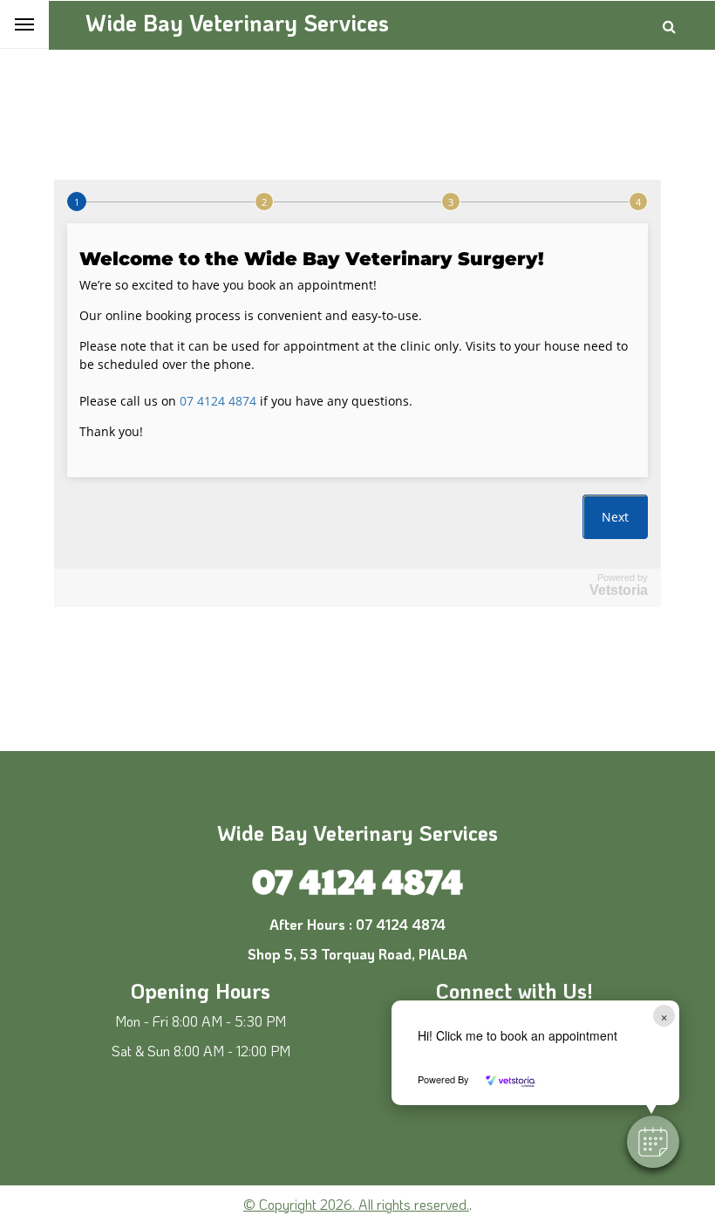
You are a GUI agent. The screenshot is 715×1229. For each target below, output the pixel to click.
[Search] (669, 26)
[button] (653, 1142)
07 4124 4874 (357, 879)
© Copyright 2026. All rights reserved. (356, 1204)
